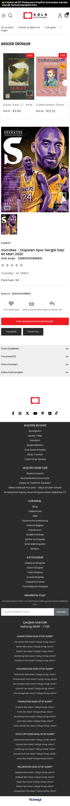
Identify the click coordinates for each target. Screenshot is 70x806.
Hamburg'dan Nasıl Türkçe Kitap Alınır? (35, 656)
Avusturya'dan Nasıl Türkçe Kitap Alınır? (35, 739)
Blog (35, 506)
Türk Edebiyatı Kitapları (35, 586)
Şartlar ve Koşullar (35, 539)
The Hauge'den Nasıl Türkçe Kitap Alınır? (35, 693)
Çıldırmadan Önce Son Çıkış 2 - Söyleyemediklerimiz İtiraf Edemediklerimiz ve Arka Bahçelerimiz (51, 104)
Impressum (35, 530)
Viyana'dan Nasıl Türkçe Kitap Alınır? (35, 744)
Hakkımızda (35, 511)
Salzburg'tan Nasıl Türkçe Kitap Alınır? (35, 749)
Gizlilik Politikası (35, 534)
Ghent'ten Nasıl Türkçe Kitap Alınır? (35, 786)
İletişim (35, 548)
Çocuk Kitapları (35, 577)
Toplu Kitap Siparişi (35, 459)
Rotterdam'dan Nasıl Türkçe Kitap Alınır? (35, 684)
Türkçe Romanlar (35, 582)
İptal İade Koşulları (35, 544)
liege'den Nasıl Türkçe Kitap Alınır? (35, 782)
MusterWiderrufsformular (35, 478)
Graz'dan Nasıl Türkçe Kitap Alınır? (35, 758)
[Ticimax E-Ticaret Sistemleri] (35, 800)
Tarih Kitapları (35, 572)
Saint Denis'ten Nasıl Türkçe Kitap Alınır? (35, 726)
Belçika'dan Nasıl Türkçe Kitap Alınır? (35, 772)
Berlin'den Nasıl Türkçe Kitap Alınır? (35, 646)
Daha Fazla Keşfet (12, 372)
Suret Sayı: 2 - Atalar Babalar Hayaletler (18, 104)
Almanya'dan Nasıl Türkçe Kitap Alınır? (35, 642)
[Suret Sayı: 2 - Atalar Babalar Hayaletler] (18, 76)
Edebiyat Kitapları (35, 563)
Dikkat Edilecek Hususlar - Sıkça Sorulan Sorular (35, 487)
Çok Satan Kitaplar (35, 450)
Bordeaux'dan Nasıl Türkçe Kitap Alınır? (35, 716)
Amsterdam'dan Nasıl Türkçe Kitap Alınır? (35, 679)
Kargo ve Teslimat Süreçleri (35, 483)
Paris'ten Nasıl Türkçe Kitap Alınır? (35, 712)
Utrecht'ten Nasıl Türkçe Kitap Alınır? (35, 688)
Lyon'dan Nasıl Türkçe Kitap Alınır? (35, 721)
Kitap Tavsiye (35, 454)
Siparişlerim (35, 431)
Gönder (61, 612)
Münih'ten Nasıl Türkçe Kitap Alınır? (35, 651)
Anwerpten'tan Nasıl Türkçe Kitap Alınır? (35, 791)
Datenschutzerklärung (35, 520)
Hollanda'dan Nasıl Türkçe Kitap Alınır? (35, 674)
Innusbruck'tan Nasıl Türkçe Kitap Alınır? (35, 754)
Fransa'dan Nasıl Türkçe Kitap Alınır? (35, 707)
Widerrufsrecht (35, 473)
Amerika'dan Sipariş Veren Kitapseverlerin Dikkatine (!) (35, 492)
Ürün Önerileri (9, 364)
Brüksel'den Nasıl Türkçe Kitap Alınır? (35, 777)
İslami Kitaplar (35, 567)
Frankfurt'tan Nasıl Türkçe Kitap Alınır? (35, 660)
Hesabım (35, 440)
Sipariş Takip (35, 435)
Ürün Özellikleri (10, 348)
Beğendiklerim (35, 445)
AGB (35, 516)
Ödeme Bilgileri (35, 525)
